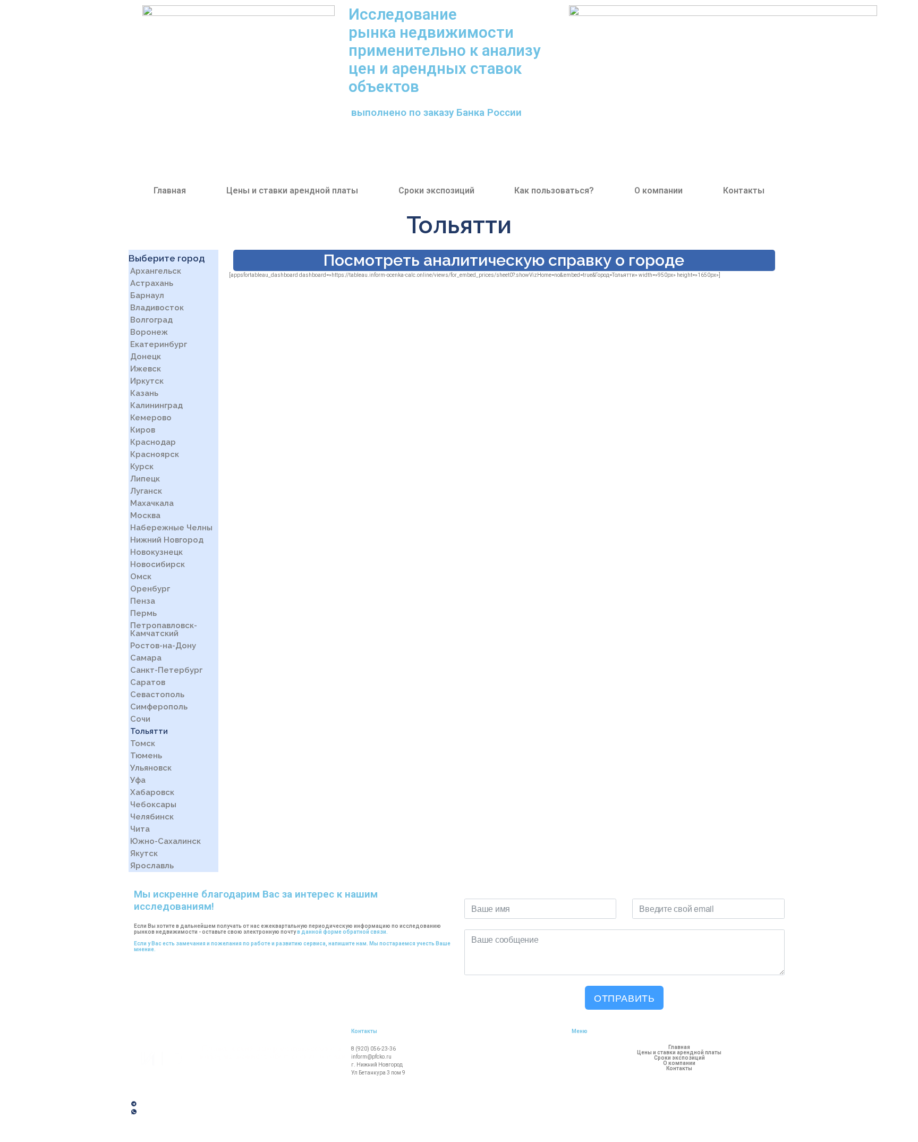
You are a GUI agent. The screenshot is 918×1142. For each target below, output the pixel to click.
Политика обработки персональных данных (192, 1130)
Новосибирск (157, 564)
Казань (144, 393)
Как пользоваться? (554, 191)
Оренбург (150, 589)
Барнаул (147, 295)
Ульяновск (151, 768)
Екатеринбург (158, 344)
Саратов (147, 682)
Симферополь (159, 707)
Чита (140, 829)
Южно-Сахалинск (165, 841)
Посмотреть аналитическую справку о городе (504, 260)
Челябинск (152, 817)
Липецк (145, 479)
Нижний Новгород (166, 540)
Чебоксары (153, 804)
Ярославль (152, 865)
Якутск (144, 853)
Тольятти (149, 731)
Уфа (138, 780)
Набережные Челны (171, 527)
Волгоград (151, 320)
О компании (658, 191)
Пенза (142, 601)
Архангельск (155, 271)
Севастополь (157, 694)
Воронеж (149, 332)
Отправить (624, 997)
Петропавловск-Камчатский (163, 629)
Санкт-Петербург (166, 670)
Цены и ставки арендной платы (292, 191)
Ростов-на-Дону (163, 645)
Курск (142, 466)
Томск (142, 743)
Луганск (146, 491)
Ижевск (145, 369)
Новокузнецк (156, 552)
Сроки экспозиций (436, 191)
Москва (145, 515)
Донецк (145, 356)
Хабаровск (152, 792)
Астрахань (151, 283)
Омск (140, 576)
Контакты (743, 191)
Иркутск (147, 381)
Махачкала (152, 503)
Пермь (143, 613)
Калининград (156, 405)
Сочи (140, 719)
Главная (170, 191)
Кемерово (151, 417)
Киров (142, 430)
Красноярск (154, 454)
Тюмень (146, 755)
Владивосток (157, 307)
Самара (146, 658)
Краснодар (153, 442)
